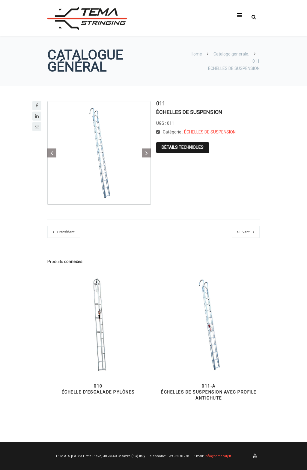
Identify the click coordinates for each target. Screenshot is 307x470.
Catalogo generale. (231, 54)
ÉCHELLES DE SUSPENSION (210, 132)
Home (197, 54)
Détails (98, 360)
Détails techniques (183, 147)
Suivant (243, 232)
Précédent (66, 232)
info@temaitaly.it (218, 456)
